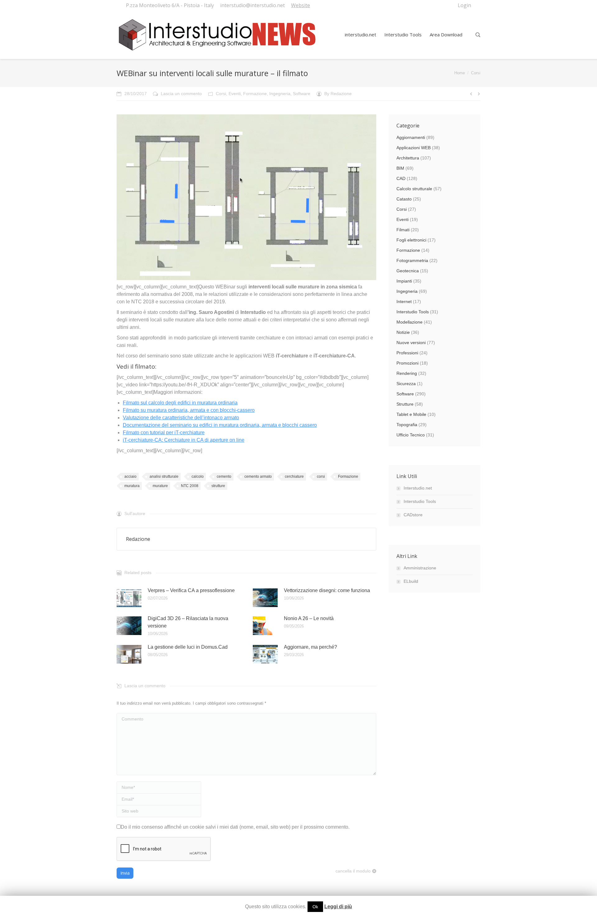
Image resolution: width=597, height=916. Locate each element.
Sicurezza (406, 383)
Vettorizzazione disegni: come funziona (327, 590)
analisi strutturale (164, 476)
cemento (224, 476)
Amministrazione (420, 567)
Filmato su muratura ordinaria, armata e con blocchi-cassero (189, 410)
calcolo (198, 476)
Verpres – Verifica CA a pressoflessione (191, 590)
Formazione (255, 93)
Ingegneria (279, 93)
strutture (218, 486)
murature (160, 486)
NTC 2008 (189, 486)
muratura (132, 486)
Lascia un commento (181, 93)
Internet (404, 301)
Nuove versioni (411, 342)
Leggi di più (338, 906)
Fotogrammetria (412, 260)
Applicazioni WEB (413, 147)
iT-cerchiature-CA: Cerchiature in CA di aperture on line (183, 440)
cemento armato (258, 476)
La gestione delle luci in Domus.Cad (188, 647)
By (338, 93)
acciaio (130, 476)
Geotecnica (407, 270)
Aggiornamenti (410, 137)
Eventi (235, 93)
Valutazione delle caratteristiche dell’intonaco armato (181, 417)
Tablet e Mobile (411, 414)
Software (301, 93)
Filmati (403, 229)
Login (464, 5)
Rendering (406, 373)
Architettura (407, 157)
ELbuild (411, 581)
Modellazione (409, 322)
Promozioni (407, 363)
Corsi (475, 73)
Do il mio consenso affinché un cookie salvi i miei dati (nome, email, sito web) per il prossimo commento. (235, 827)
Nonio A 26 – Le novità (309, 618)
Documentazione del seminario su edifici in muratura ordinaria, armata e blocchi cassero (220, 425)
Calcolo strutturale (414, 188)
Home (459, 73)
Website (300, 5)
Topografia (406, 424)
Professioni (407, 352)
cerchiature (294, 476)
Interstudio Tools (412, 311)
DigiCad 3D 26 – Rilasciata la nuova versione (188, 622)
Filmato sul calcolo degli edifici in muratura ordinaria (180, 402)
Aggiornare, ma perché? (310, 647)
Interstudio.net (418, 488)
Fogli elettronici (411, 239)
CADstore (413, 514)
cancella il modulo (353, 870)
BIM (400, 168)
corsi (321, 476)
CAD (400, 178)
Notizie (403, 332)
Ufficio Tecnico (410, 434)
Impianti (404, 280)
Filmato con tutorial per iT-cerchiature (164, 432)
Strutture (405, 404)
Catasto (404, 198)
